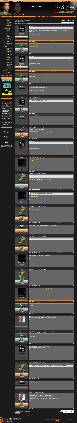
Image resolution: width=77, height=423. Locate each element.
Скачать (5, 46)
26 (43, 25)
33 (43, 127)
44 (45, 302)
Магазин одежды (9, 21)
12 (28, 20)
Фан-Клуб (7, 71)
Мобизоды (8, 65)
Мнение (7, 32)
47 (43, 345)
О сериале (8, 19)
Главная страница (60, 12)
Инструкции (8, 57)
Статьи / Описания (7, 34)
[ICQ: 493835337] (32, 313)
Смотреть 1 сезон (9, 58)
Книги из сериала (9, 69)
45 (45, 315)
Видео (7, 29)
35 (43, 157)
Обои (7, 66)
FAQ (7, 27)
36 (45, 173)
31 (43, 97)
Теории (7, 30)
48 (43, 362)
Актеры (7, 35)
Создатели (8, 36)
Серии (7, 33)
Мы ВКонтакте (8, 24)
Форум (5, 73)
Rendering (22, 21)
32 (43, 115)
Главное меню (6, 18)
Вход (73, 12)
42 (45, 269)
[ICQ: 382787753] (35, 189)
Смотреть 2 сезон (9, 59)
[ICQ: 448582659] (32, 138)
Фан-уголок (6, 70)
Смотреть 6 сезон (9, 62)
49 (43, 380)
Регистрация (70, 12)
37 (45, 190)
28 (45, 55)
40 (45, 236)
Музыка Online (65, 12)
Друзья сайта (8, 22)
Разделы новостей (7, 28)
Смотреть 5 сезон (9, 61)
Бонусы (7, 56)
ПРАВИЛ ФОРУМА (49, 132)
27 (43, 42)
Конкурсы (7, 23)
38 (45, 206)
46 (45, 332)
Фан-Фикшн (8, 72)
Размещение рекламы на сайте (9, 26)
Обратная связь (8, 25)
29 (45, 72)
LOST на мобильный (8, 20)
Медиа (5, 63)
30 (43, 85)
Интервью (8, 31)
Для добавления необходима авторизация (6, 121)
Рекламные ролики (9, 64)
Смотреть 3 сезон (9, 60)
